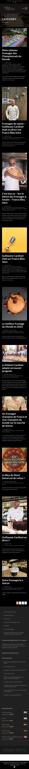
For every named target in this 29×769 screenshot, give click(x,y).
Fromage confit (19, 269)
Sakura (12, 271)
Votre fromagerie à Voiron (12, 582)
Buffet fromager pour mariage (10, 67)
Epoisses (6, 331)
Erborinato (5, 267)
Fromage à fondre (22, 208)
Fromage (11, 545)
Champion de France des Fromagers (12, 266)
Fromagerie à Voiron (11, 589)
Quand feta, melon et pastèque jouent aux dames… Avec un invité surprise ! (13, 677)
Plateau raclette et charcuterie (10, 377)
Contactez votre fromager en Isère (12, 622)
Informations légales (9, 629)
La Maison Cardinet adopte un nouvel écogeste (12, 368)
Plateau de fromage (9, 375)
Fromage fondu (6, 210)
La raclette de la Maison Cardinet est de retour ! (15, 670)
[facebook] (13, 2)
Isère (17, 430)
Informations (7, 62)
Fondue (6, 137)
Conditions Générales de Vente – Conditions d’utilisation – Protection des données (14, 633)
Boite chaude (7, 207)
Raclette (14, 138)
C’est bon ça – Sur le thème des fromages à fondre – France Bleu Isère (14, 198)
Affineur (6, 545)
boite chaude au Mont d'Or (17, 207)
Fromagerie (12, 430)
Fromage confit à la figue (8, 270)
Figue (9, 267)
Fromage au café (11, 269)
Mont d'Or (8, 138)
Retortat (7, 271)
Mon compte (7, 618)
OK (14, 767)
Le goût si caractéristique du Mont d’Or (13, 695)
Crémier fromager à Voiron (11, 588)
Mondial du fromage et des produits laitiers (13, 332)
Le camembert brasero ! (9, 673)
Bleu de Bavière (7, 483)
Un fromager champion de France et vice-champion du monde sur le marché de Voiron (14, 419)
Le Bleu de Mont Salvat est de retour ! (13, 477)
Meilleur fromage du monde (16, 331)
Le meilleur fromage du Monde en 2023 (13, 325)
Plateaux (14, 374)
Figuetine (14, 267)
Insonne (18, 270)
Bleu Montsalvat (16, 483)
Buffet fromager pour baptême (17, 66)
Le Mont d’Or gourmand (9, 666)
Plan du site (6, 625)
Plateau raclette (18, 375)
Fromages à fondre (13, 137)
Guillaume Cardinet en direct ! (14, 539)
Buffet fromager (8, 64)
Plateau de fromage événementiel (15, 69)
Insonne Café (23, 270)
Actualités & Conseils (9, 615)
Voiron (8, 431)
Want (25, 750)
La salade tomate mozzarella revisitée (13, 682)
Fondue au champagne (11, 208)
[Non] (27, 765)
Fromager (6, 430)
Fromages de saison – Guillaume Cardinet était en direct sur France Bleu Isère (13, 128)
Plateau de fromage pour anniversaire (11, 70)
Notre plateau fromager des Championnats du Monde (11, 55)
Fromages (6, 330)
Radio (18, 138)
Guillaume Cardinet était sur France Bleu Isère (13, 258)
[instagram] (15, 2)
